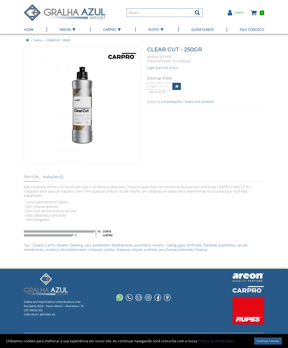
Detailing (76, 245)
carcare (242, 245)
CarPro (38, 40)
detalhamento (122, 245)
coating (171, 245)
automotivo (142, 245)
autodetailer (101, 245)
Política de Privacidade (216, 341)
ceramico (52, 249)
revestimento (33, 249)
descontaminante (73, 249)
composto (95, 249)
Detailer (63, 245)
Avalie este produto (199, 101)
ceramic (158, 245)
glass (181, 245)
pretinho (150, 249)
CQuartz (38, 245)
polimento (186, 249)
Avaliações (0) (53, 176)
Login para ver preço (162, 67)
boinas (172, 249)
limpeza (201, 249)
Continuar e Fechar (268, 341)
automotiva (226, 245)
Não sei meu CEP (158, 92)
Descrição (31, 176)
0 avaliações (173, 101)
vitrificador (194, 245)
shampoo (124, 249)
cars (88, 245)
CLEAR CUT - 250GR (58, 40)
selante (137, 249)
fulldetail (210, 245)
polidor (109, 249)
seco (162, 249)
